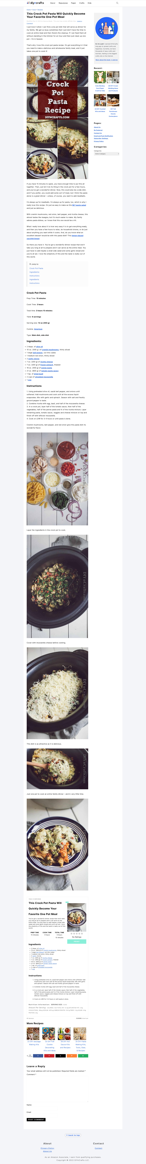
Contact (98, 1148)
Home (29, 9)
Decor (52, 3)
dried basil (38, 374)
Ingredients (34, 279)
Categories (97, 151)
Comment (31, 1074)
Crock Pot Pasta (36, 268)
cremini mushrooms (50, 350)
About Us (97, 127)
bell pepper (38, 353)
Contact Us (98, 133)
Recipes (40, 9)
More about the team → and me (107, 60)
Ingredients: (35, 272)
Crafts (81, 3)
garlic (34, 956)
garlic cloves (33, 359)
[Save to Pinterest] (49, 1055)
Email (29, 1112)
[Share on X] (61, 1055)
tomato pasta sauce (49, 371)
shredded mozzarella (44, 377)
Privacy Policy (99, 141)
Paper (73, 3)
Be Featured (98, 130)
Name (29, 1105)
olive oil (39, 347)
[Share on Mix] (72, 1055)
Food (34, 9)
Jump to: (35, 264)
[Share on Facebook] (38, 1055)
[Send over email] (83, 1055)
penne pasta (46, 368)
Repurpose (63, 3)
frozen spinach (46, 365)
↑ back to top (73, 1135)
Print (77, 941)
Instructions (34, 276)
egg (29, 380)
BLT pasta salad (79, 205)
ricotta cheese (46, 362)
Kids (89, 3)
